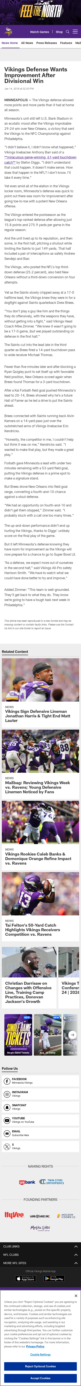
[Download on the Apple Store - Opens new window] (25, 1279)
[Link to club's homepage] (8, 30)
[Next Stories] (72, 1035)
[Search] (67, 31)
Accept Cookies (41, 1378)
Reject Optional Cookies (40, 1366)
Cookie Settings (40, 1354)
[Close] (76, 1295)
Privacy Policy (35, 1346)
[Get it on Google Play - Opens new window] (54, 1280)
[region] (40, 1338)
